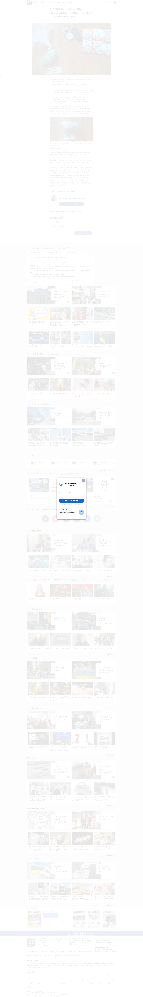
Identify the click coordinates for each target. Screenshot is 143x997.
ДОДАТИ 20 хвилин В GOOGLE (71, 500)
